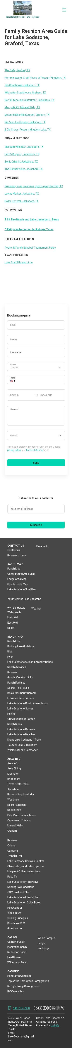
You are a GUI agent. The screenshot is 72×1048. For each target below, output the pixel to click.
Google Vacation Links (20, 677)
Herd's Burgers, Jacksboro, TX (22, 154)
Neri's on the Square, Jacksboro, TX (25, 122)
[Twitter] (62, 1008)
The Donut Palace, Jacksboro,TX (24, 169)
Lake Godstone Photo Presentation (27, 703)
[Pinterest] (58, 1008)
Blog (10, 651)
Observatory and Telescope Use (25, 866)
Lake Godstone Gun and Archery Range (30, 661)
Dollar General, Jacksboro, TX (22, 201)
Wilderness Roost (17, 962)
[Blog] (36, 1008)
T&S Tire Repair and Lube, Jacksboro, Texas (32, 219)
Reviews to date (16, 555)
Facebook (42, 546)
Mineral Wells (15, 825)
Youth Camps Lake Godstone (24, 598)
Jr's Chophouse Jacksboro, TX (22, 85)
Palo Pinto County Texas (21, 815)
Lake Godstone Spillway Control (25, 861)
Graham (12, 830)
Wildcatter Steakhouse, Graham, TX (25, 92)
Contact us (13, 550)
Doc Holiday (14, 809)
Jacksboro (13, 789)
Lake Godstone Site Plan (21, 589)
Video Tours (14, 912)
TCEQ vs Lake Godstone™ (22, 744)
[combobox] (36, 435)
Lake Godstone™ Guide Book (23, 902)
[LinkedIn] (53, 1008)
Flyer (10, 656)
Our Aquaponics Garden (21, 718)
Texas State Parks (18, 784)
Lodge (41, 943)
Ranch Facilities (16, 682)
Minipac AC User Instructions (24, 871)
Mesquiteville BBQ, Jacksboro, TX (24, 146)
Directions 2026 (16, 923)
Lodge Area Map (17, 578)
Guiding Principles (17, 918)
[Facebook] (40, 1008)
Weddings (13, 799)
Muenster (13, 773)
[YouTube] (44, 1008)
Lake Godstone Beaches (21, 734)
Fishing (11, 713)
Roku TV (12, 876)
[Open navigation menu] (64, 10)
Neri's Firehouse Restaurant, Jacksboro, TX (29, 99)
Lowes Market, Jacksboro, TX (22, 193)
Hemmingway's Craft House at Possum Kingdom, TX (35, 77)
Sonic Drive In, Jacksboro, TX (21, 161)
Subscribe (36, 524)
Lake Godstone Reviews (21, 729)
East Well (12, 622)
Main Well (12, 617)
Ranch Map (13, 568)
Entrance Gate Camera (20, 698)
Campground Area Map (21, 573)
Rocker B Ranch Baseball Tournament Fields (30, 247)
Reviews (12, 672)
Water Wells (14, 612)
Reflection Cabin (16, 952)
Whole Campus (46, 938)
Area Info (12, 763)
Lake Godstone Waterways (22, 881)
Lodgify (55, 1025)
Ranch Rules (14, 724)
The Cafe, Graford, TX (17, 70)
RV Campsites (15, 991)
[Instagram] (49, 1008)
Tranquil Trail (14, 855)
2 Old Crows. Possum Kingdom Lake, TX (28, 129)
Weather (36, 608)
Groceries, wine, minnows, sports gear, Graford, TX (34, 186)
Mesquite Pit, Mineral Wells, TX (22, 107)
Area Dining (14, 768)
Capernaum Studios (19, 820)
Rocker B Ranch (16, 804)
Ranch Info (13, 641)
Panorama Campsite (19, 975)
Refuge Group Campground (23, 986)
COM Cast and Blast (18, 892)
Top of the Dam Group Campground (28, 981)
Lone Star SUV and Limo (19, 262)
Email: (11, 1032)
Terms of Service (34, 450)
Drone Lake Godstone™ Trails (24, 739)
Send (36, 462)
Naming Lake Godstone (20, 886)
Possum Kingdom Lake (20, 794)
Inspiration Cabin (17, 946)
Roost (10, 627)
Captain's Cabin (16, 941)
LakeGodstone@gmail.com (21, 1038)
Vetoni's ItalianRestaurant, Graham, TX (27, 114)
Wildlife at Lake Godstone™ (22, 750)
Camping (12, 850)
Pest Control (14, 907)
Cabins (11, 845)
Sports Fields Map (17, 584)
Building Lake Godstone (21, 646)
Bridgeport (13, 778)
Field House (14, 957)
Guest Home (14, 928)
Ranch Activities (16, 667)
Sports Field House (18, 687)
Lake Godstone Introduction (23, 897)
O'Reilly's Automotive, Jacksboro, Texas (29, 229)
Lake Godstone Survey (20, 708)
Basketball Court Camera (22, 693)
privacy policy (14, 450)
